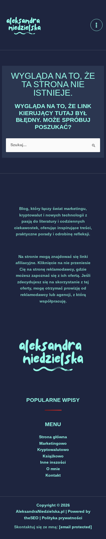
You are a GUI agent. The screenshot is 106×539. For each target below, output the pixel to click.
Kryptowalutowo (53, 450)
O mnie (53, 469)
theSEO (32, 518)
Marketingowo (53, 443)
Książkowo (53, 456)
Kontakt (53, 475)
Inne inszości (53, 462)
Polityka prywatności (62, 518)
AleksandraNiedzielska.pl (40, 511)
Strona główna (53, 437)
